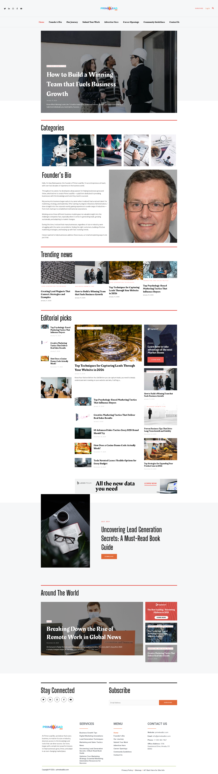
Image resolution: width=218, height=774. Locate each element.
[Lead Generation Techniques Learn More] (109, 150)
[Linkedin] (9, 9)
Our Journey (72, 22)
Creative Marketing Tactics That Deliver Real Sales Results (58, 346)
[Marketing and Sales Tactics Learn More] (136, 150)
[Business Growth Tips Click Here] (54, 150)
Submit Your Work (91, 22)
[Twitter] (5, 9)
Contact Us (174, 22)
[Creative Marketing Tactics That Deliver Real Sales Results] (45, 342)
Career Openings (131, 22)
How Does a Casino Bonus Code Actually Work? (59, 361)
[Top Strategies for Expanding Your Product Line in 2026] (160, 449)
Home (41, 22)
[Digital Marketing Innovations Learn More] (81, 150)
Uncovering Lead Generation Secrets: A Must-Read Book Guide (91, 751)
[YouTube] (21, 9)
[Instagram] (13, 9)
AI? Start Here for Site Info (154, 770)
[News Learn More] (163, 150)
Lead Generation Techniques (89, 328)
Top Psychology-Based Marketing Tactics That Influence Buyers (60, 330)
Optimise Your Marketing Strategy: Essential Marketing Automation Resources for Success (91, 759)
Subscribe (168, 702)
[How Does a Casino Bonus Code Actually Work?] (45, 358)
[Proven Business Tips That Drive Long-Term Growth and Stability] (160, 414)
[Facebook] (17, 9)
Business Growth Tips (156, 372)
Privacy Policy (127, 770)
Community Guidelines (154, 22)
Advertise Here (111, 22)
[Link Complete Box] (109, 72)
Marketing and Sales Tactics (91, 742)
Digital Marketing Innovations (91, 736)
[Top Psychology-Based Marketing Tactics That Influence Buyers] (45, 326)
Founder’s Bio (55, 22)
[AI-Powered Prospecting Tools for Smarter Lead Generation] (108, 347)
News (81, 745)
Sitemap (138, 770)
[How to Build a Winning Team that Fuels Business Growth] (160, 379)
